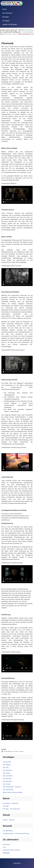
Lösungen (5, 21)
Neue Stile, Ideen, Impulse (11, 850)
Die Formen (6, 784)
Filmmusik (6, 853)
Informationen (7, 13)
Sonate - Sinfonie (8, 820)
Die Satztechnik (8, 789)
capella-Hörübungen (9, 24)
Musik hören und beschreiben (12, 792)
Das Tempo (6, 773)
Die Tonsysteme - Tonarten (12, 787)
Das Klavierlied (8, 831)
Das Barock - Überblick (10, 803)
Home (4, 9)
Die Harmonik (7, 781)
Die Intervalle (7, 778)
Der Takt (6, 767)
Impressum (17, 863)
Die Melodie (7, 765)
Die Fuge (6, 806)
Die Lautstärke (7, 776)
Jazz (4, 847)
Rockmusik (6, 844)
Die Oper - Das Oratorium (11, 809)
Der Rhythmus (7, 770)
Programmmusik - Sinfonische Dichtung (16, 833)
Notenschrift (7, 762)
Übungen (5, 17)
